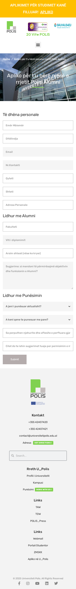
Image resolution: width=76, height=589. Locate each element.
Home (6, 59)
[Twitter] (56, 583)
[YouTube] (37, 583)
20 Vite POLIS (38, 34)
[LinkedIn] (47, 583)
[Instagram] (28, 583)
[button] (38, 45)
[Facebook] (19, 583)
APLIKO (46, 12)
